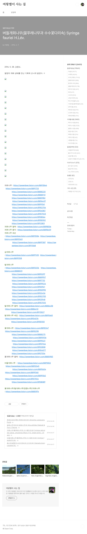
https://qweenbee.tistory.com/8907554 (22, 379)
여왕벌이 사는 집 (14, 4)
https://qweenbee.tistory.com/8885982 (28, 198)
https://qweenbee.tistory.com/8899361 (28, 204)
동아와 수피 (73, 83)
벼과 (71, 92)
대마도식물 (72, 137)
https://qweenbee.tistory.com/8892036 (22, 268)
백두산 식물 (73, 122)
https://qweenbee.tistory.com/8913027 (28, 312)
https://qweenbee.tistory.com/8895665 (36, 315)
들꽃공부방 (72, 147)
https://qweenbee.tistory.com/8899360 (22, 372)
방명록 (13, 12)
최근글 (69, 204)
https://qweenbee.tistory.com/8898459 (34, 230)
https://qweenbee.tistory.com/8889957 (29, 277)
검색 (77, 4)
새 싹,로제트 (74, 77)
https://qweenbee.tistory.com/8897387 (29, 242)
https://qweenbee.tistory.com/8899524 (29, 284)
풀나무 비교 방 (74, 153)
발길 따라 (72, 169)
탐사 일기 (73, 166)
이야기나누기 (73, 163)
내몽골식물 (72, 140)
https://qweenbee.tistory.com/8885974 (22, 391)
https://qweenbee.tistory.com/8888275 (28, 334)
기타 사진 (71, 188)
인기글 (76, 204)
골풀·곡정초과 (74, 86)
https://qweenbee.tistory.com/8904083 (28, 211)
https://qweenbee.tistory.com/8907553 (29, 214)
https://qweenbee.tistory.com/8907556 (28, 353)
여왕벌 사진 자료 (74, 191)
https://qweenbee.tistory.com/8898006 (34, 226)
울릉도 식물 (73, 128)
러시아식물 (72, 143)
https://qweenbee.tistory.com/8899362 (29, 376)
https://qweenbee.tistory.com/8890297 (28, 274)
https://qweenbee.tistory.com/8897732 (28, 280)
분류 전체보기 (74, 64)
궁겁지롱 (72, 156)
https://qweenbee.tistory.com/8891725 (22, 188)
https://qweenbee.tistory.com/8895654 (29, 369)
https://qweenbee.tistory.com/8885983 (36, 356)
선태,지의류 (73, 98)
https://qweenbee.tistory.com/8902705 (29, 296)
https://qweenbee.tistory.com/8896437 (29, 201)
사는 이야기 (73, 172)
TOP (82, 526)
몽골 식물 (72, 131)
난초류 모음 (73, 113)
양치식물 (72, 107)
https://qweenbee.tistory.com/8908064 (28, 217)
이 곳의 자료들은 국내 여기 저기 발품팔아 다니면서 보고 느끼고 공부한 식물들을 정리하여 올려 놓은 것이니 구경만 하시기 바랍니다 (27, 492)
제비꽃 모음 (73, 110)
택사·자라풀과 (73, 101)
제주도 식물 (73, 125)
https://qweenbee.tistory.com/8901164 (29, 344)
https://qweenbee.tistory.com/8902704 (29, 207)
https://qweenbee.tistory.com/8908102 (29, 220)
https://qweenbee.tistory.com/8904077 (29, 350)
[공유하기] (13, 404)
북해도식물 (73, 134)
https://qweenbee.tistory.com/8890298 (22, 331)
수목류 (18, 416)
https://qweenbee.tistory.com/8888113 (28, 195)
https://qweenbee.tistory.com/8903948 (28, 299)
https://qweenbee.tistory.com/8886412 (21, 309)
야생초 (72, 71)
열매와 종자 (73, 80)
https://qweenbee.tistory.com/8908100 (28, 322)
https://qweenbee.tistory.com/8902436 (28, 293)
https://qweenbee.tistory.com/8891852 (34, 363)
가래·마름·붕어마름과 (75, 104)
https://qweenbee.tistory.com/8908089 (28, 382)
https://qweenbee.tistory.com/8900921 (28, 287)
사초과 (72, 95)
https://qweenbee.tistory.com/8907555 (29, 303)
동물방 (71, 175)
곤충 (70, 181)
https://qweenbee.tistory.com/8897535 (22, 255)
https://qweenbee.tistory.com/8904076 (21, 318)
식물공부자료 (73, 150)
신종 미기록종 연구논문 (76, 159)
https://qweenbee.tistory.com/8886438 (36, 306)
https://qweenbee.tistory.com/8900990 (29, 290)
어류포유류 (72, 184)
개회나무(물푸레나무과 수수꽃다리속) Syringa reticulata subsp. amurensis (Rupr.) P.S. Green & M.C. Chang (26, 432)
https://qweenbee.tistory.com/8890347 (32, 328)
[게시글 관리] (15, 404)
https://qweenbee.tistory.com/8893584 (22, 236)
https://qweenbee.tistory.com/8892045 (22, 366)
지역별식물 (73, 119)
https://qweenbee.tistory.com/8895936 (29, 337)
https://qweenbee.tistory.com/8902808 (28, 347)
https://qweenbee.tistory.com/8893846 (30, 185)
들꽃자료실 (10, 416)
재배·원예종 (73, 116)
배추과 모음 (73, 89)
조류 (71, 179)
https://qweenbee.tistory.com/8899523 (28, 341)
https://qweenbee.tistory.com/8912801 (28, 223)
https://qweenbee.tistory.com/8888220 (29, 192)
